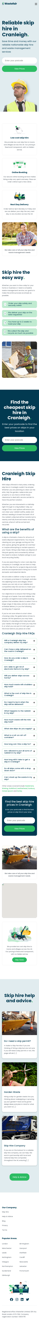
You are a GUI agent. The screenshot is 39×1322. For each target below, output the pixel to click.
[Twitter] (27, 1300)
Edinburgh (6, 1275)
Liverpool (23, 1248)
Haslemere (29, 786)
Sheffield (23, 1253)
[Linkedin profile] (22, 1300)
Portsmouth (24, 1271)
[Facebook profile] (11, 1300)
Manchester (7, 1248)
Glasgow (5, 1262)
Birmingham (24, 1244)
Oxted (4, 791)
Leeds (4, 1253)
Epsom (10, 791)
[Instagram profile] (17, 1300)
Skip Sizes (19, 960)
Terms (4, 1230)
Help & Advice (19, 1177)
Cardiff (22, 1257)
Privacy (5, 1225)
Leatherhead (22, 788)
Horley (19, 791)
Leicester (23, 1266)
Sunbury (31, 788)
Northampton (7, 1266)
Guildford (12, 788)
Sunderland (6, 1271)
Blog (3, 1221)
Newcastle (24, 1262)
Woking (5, 788)
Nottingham (6, 1257)
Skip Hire (5, 1212)
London (5, 1244)
